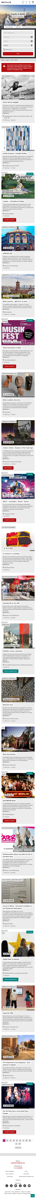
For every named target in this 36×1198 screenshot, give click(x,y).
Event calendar (18, 17)
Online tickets (8, 49)
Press (26, 1171)
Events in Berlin (18, 14)
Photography (6, 76)
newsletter (19, 1168)
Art (3, 175)
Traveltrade (10, 1176)
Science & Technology (9, 227)
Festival (4, 321)
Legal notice (8, 1191)
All (2, 27)
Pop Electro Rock (7, 475)
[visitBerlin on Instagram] (20, 1185)
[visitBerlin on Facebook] (6, 1185)
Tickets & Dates (9, 219)
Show (4, 774)
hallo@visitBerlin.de (18, 1163)
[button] (26, 2)
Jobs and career (10, 1173)
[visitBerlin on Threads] (11, 1185)
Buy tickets (8, 468)
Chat (33, 1195)
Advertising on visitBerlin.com (26, 1176)
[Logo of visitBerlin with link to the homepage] (5, 2)
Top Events (18, 27)
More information (11, 671)
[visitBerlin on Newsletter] (29, 1185)
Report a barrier (8, 1193)
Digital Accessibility (25, 1191)
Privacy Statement (16, 1191)
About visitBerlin (10, 1171)
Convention (26, 1173)
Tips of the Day (9, 27)
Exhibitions (5, 275)
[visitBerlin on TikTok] (24, 1185)
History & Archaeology (9, 373)
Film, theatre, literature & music (12, 880)
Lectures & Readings (8, 527)
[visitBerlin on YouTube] (15, 1185)
